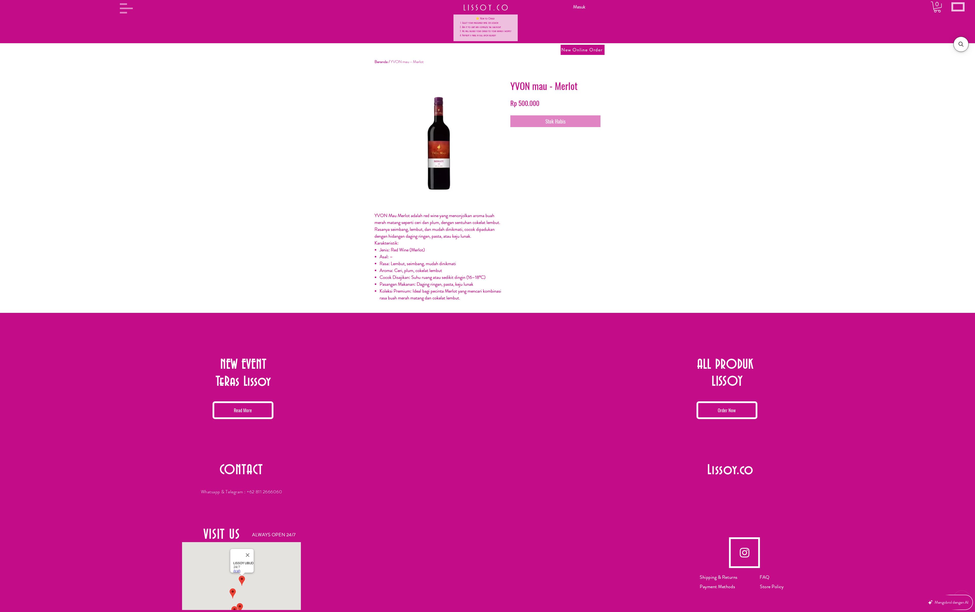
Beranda (381, 62)
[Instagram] (744, 552)
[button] (126, 8)
